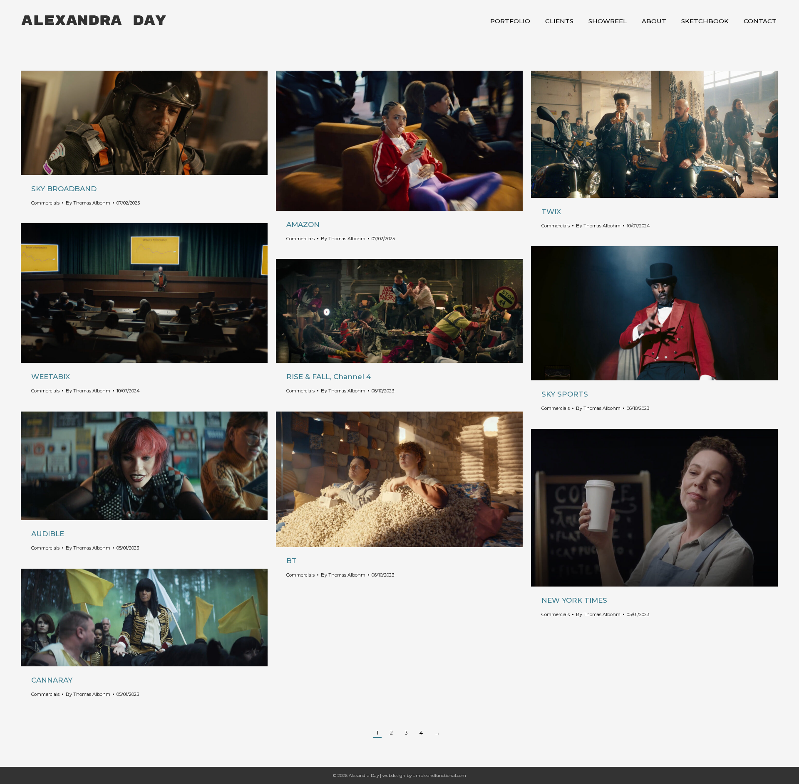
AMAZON (303, 224)
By (88, 203)
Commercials (45, 203)
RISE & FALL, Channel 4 (328, 376)
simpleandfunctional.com (439, 775)
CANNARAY (51, 680)
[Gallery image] (144, 123)
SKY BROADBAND (64, 189)
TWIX (551, 211)
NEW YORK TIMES (574, 600)
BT (291, 561)
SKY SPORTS (564, 394)
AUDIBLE (47, 534)
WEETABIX (50, 376)
